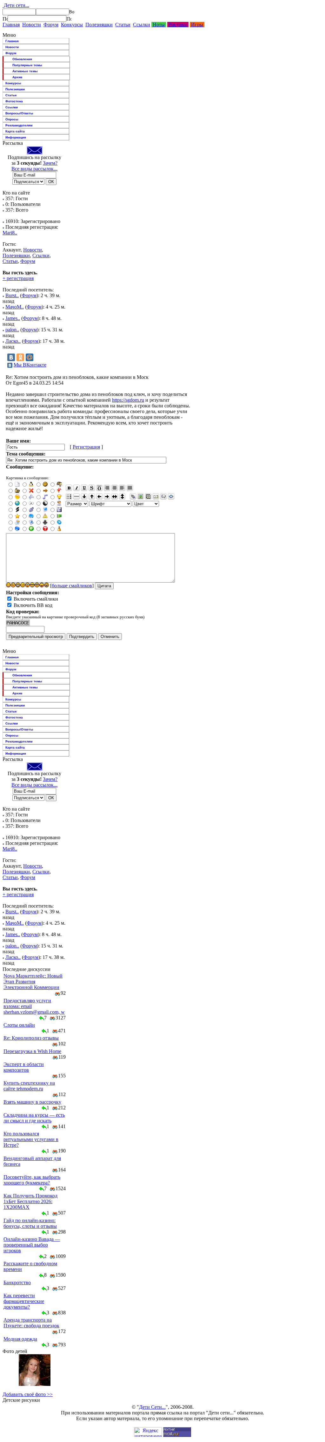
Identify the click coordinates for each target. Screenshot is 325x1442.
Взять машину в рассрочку (32, 1102)
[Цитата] (163, 496)
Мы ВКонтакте (30, 364)
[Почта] (156, 496)
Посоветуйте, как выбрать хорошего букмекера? (31, 1179)
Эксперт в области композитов (23, 1067)
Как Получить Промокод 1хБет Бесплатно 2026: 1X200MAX (30, 1201)
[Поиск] (5, 18)
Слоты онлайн (19, 1025)
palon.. (12, 329)
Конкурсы (72, 24)
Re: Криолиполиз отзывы (31, 1038)
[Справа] (107, 488)
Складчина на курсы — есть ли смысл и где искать (34, 1117)
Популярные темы (27, 65)
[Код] (171, 496)
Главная (11, 24)
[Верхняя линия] (99, 488)
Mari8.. (10, 232)
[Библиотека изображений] (148, 496)
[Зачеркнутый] (92, 488)
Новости (31, 24)
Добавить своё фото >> (28, 1394)
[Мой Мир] (29, 357)
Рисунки (178, 24)
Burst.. (12, 295)
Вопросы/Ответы (19, 113)
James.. (12, 318)
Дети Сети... (152, 1407)
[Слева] (122, 488)
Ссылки (141, 24)
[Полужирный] (69, 488)
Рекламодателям (18, 125)
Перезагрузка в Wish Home (32, 1051)
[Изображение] (140, 496)
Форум (50, 24)
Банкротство (17, 1282)
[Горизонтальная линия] (76, 496)
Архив (17, 77)
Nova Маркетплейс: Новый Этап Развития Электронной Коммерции (33, 981)
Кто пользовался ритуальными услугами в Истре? (30, 1139)
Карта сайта (15, 131)
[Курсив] (76, 488)
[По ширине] (130, 488)
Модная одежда (20, 1339)
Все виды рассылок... (34, 168)
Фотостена (14, 101)
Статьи (122, 24)
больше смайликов (72, 585)
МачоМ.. (14, 306)
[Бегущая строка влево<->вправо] (114, 496)
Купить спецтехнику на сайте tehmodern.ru (29, 1085)
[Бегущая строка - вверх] (92, 496)
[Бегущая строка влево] (99, 496)
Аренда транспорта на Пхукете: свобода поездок (31, 1322)
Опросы (11, 119)
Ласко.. (13, 341)
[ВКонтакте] (11, 357)
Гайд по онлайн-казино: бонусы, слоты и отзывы (30, 1223)
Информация (15, 137)
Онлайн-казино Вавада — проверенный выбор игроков (31, 1244)
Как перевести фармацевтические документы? (23, 1301)
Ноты (159, 24)
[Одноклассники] (20, 357)
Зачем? (50, 163)
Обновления (22, 59)
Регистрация (86, 447)
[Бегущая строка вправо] (107, 496)
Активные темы (25, 71)
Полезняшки (99, 24)
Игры (197, 24)
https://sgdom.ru (128, 400)
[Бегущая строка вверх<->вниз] (122, 496)
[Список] (69, 496)
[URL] (133, 496)
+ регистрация (18, 278)
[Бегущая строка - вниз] (84, 496)
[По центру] (114, 488)
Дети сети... (16, 5)
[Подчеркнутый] (84, 488)
